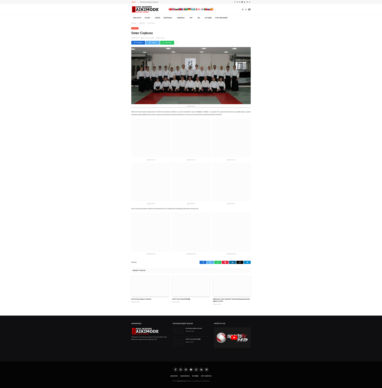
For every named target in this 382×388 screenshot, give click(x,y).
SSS (198, 18)
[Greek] (192, 10)
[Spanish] (211, 10)
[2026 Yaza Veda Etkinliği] (191, 286)
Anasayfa (174, 376)
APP (191, 18)
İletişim (195, 376)
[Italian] (195, 10)
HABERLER (180, 18)
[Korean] (202, 10)
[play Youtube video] (234, 337)
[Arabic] (186, 10)
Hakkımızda (185, 376)
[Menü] (249, 9)
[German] (189, 10)
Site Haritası (206, 376)
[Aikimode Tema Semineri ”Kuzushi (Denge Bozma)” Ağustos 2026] (232, 286)
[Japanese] (199, 10)
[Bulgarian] (176, 10)
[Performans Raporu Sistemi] (150, 286)
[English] (173, 10)
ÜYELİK (147, 18)
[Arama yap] (243, 9)
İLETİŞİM (208, 18)
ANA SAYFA (137, 18)
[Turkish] (170, 10)
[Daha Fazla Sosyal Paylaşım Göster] (177, 43)
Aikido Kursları (181, 381)
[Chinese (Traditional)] (179, 10)
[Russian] (208, 10)
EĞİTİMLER (168, 18)
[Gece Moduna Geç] (246, 9)
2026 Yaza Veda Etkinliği (181, 299)
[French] (183, 10)
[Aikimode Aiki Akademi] (145, 9)
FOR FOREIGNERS (221, 18)
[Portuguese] (205, 10)
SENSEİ (157, 18)
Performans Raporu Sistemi (149, 2)
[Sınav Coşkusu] (191, 75)
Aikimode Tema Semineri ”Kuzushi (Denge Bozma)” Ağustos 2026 (231, 300)
